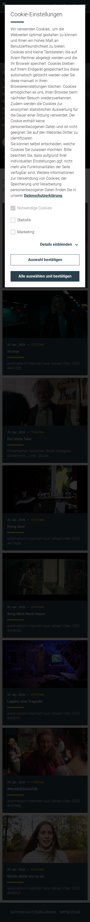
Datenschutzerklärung (43, 195)
